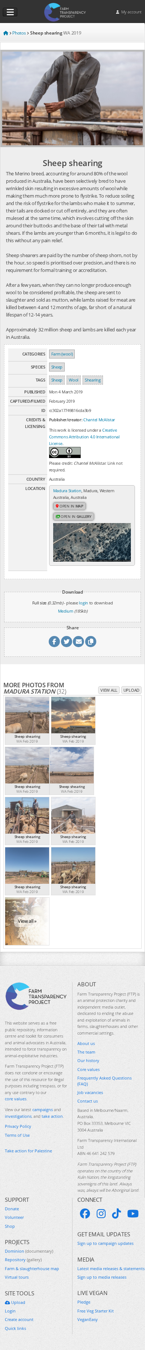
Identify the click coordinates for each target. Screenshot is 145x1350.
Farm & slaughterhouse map (32, 1268)
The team (86, 1052)
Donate (12, 1208)
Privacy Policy (18, 1126)
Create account (19, 1319)
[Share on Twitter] (66, 641)
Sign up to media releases (101, 1277)
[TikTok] (116, 1213)
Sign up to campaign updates (105, 1243)
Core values (88, 1069)
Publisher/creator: (66, 419)
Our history (88, 1060)
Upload (131, 690)
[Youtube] (133, 1213)
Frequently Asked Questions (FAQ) (104, 1080)
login (83, 603)
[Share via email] (78, 641)
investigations (18, 1116)
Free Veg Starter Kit (95, 1311)
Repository (23, 1259)
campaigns (42, 1109)
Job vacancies (90, 1092)
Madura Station (67, 490)
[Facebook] (85, 1213)
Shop (10, 1226)
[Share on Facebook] (54, 641)
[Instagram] (101, 1213)
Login (10, 1311)
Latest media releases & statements (111, 1268)
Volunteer (14, 1217)
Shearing (93, 380)
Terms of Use (17, 1135)
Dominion (29, 1251)
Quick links (15, 1328)
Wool (73, 380)
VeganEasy (87, 1319)
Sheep (57, 367)
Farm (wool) (62, 354)
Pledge (83, 1302)
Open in (70, 506)
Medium (65, 611)
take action (52, 1116)
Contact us (87, 1101)
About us (86, 1043)
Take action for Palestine (28, 1150)
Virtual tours (17, 1277)
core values (15, 1098)
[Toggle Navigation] (10, 12)
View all (108, 690)
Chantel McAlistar (99, 419)
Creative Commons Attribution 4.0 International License (84, 436)
